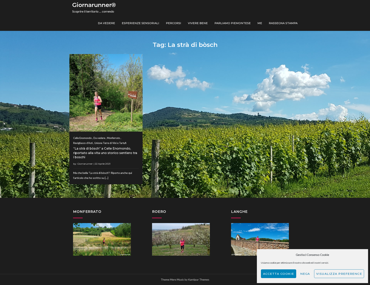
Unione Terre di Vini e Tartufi (110, 143)
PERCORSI (173, 23)
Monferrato (113, 138)
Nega (305, 274)
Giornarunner (85, 163)
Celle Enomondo (82, 138)
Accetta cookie (278, 274)
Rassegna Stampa (283, 23)
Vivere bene (198, 23)
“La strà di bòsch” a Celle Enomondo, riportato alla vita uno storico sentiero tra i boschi (105, 153)
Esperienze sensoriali (140, 23)
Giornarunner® (94, 4)
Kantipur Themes (198, 279)
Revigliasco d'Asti (83, 143)
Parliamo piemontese (232, 23)
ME (259, 23)
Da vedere (106, 23)
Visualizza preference (339, 274)
